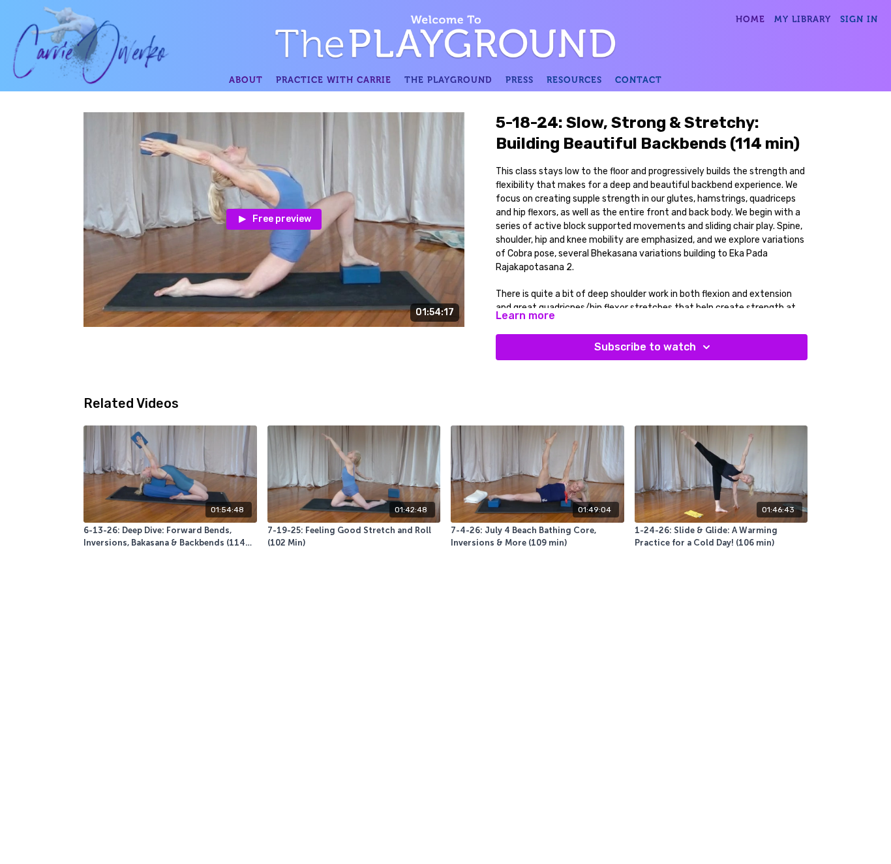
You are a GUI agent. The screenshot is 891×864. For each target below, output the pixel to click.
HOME (750, 19)
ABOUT (246, 79)
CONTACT (638, 79)
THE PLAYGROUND (448, 79)
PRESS (520, 79)
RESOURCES (574, 79)
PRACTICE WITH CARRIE (333, 79)
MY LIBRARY (802, 19)
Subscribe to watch (645, 347)
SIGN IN (859, 19)
